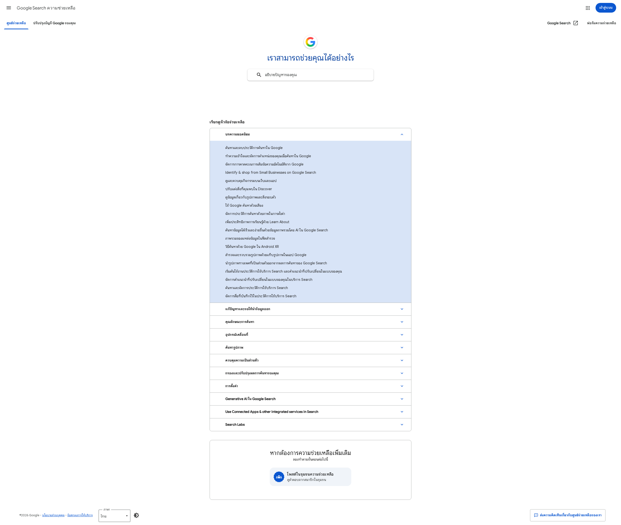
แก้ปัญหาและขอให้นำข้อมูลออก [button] (247, 309)
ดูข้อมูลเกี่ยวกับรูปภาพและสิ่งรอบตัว (250, 197)
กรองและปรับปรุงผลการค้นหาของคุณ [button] (252, 373)
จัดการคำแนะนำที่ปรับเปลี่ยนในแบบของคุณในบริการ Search (268, 279)
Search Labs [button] (235, 425)
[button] (9, 8)
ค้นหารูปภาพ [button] (234, 347)
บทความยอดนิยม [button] (237, 134)
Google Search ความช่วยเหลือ (46, 8)
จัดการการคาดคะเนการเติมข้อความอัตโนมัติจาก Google (264, 164)
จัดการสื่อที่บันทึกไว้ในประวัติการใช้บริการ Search (260, 296)
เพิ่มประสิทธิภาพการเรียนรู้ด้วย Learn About (257, 222)
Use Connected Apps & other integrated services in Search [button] (271, 412)
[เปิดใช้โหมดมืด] (136, 515)
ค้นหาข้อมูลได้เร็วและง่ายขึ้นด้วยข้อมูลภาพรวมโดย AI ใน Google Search (276, 230)
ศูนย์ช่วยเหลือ (16, 23)
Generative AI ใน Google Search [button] (250, 399)
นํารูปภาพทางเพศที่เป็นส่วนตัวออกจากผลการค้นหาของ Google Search (276, 263)
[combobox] (310, 75)
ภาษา (107, 509)
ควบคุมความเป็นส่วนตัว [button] (242, 360)
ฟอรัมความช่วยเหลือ (601, 23)
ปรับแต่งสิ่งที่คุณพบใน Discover (248, 189)
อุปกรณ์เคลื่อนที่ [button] (236, 335)
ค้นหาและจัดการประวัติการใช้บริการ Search (256, 288)
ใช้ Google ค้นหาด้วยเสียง (244, 205)
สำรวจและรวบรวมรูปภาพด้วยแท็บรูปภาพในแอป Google (265, 255)
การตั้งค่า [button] (231, 386)
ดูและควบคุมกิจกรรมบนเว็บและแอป (251, 181)
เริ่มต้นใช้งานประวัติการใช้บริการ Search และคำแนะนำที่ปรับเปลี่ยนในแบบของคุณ (283, 271)
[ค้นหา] (259, 75)
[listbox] (114, 515)
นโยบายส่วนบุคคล (53, 515)
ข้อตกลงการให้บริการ (80, 515)
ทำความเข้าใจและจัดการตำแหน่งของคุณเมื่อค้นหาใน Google (268, 156)
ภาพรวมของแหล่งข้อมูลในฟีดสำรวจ (250, 238)
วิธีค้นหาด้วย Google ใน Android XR (252, 246)
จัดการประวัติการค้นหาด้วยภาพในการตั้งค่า (255, 214)
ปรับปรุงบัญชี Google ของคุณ (54, 23)
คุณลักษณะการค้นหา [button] (239, 322)
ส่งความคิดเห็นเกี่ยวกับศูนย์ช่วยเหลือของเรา (570, 515)
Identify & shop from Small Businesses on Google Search (270, 172)
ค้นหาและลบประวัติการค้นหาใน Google (254, 148)
